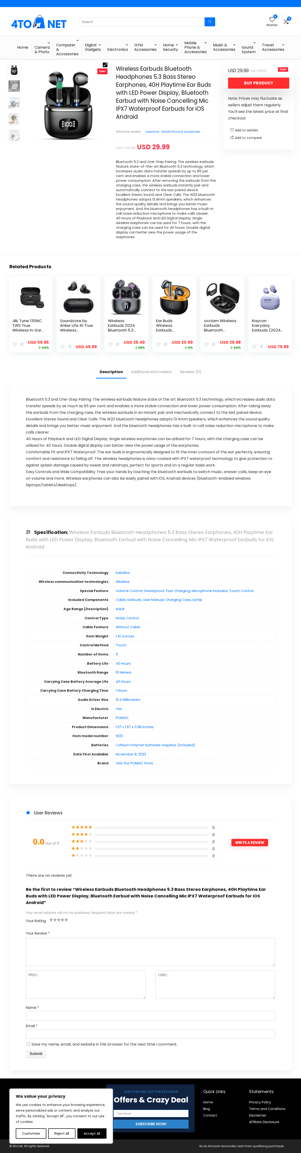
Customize (31, 1133)
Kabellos (123, 572)
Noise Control (127, 618)
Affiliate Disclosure (264, 1122)
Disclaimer (257, 1115)
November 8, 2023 (131, 754)
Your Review (38, 933)
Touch (121, 645)
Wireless (123, 581)
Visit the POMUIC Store (134, 763)
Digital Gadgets (93, 47)
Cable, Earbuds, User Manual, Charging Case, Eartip (159, 599)
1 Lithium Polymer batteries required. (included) (155, 745)
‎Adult (120, 609)
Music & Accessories (224, 47)
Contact (210, 1115)
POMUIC (122, 717)
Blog (206, 1108)
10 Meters (123, 672)
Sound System (249, 50)
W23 (119, 736)
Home (22, 47)
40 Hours (123, 663)
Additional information (151, 372)
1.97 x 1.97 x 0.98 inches (135, 727)
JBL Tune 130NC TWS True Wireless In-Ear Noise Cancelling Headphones (28, 330)
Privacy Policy (260, 1102)
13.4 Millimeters (128, 699)
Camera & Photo (42, 50)
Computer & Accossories (67, 49)
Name (32, 1007)
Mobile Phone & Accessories (195, 47)
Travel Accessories (273, 47)
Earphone (152, 132)
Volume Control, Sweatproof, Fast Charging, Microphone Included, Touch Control (184, 590)
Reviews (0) (191, 372)
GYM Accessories (145, 47)
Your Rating (36, 920)
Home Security (170, 47)
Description (111, 372)
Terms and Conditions (267, 1108)
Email (31, 1025)
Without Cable (128, 627)
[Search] (210, 21)
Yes (119, 709)
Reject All (61, 1133)
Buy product (258, 83)
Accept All (92, 1133)
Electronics (117, 49)
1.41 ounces (125, 636)
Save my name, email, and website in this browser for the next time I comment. (104, 1044)
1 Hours (121, 690)
